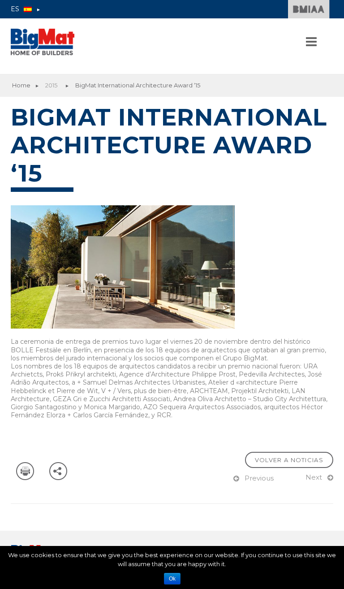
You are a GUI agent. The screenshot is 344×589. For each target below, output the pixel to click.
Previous (259, 478)
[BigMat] (42, 41)
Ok (172, 579)
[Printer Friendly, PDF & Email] (26, 470)
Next (313, 477)
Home (21, 85)
